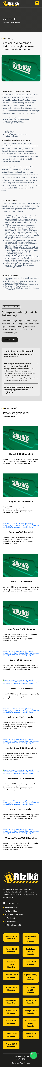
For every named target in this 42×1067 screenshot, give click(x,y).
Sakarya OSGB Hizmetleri (31, 1012)
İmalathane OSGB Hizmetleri (30, 951)
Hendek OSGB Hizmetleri (30, 1001)
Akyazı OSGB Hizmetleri (11, 1045)
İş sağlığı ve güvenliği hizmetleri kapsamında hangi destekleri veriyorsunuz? (19, 354)
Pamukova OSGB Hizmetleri (11, 964)
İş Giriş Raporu (10, 921)
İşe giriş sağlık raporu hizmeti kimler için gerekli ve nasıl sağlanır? (18, 390)
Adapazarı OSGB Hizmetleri (31, 990)
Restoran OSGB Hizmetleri (11, 976)
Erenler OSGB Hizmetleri (11, 1012)
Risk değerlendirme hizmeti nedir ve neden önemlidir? (17, 365)
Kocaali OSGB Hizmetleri (30, 963)
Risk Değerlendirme (12, 907)
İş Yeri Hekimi (10, 918)
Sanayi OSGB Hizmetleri (11, 989)
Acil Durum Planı (11, 911)
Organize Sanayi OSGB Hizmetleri (30, 977)
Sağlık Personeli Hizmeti (14, 914)
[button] (37, 3)
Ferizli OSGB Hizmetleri (11, 1035)
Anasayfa (5, 23)
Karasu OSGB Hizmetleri (11, 950)
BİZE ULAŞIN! (10, 340)
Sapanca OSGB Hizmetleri (11, 937)
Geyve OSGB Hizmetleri (11, 1022)
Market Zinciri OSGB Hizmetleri (30, 938)
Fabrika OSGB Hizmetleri (30, 1035)
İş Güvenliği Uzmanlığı (13, 925)
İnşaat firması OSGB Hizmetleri (30, 1023)
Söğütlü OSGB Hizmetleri (11, 1001)
